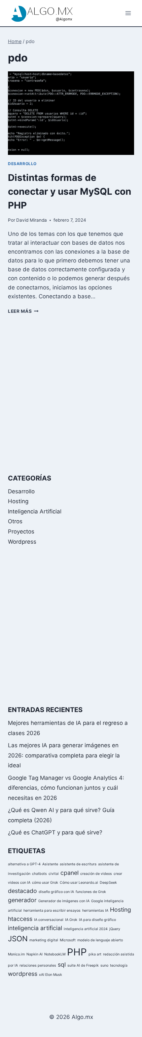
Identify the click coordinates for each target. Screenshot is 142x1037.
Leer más (23, 311)
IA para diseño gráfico (97, 920)
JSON (18, 938)
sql (62, 964)
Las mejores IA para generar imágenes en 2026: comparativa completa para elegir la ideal (64, 755)
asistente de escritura (78, 864)
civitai (54, 874)
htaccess (20, 918)
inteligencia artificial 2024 (86, 929)
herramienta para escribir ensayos (52, 910)
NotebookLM (54, 954)
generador (22, 900)
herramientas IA (95, 910)
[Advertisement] (71, 394)
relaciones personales (37, 965)
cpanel (69, 872)
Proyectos (21, 531)
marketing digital (43, 940)
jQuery (114, 929)
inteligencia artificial (35, 928)
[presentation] (71, 113)
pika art (95, 954)
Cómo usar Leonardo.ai (79, 882)
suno (104, 965)
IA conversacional (48, 920)
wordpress (22, 973)
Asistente (50, 864)
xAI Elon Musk (50, 975)
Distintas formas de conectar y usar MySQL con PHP (69, 191)
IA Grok (71, 920)
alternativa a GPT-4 (24, 864)
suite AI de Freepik (83, 965)
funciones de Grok (91, 892)
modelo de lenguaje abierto (100, 940)
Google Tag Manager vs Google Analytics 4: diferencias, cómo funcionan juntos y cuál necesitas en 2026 (66, 788)
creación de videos (96, 874)
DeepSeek (108, 882)
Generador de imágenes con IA (63, 901)
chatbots (39, 874)
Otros (15, 521)
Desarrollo (22, 163)
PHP (77, 952)
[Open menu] (128, 13)
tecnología (118, 965)
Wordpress (22, 541)
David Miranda (31, 220)
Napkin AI (34, 954)
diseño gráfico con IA (56, 892)
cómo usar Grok (45, 882)
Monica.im (16, 954)
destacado (22, 890)
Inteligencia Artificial (34, 511)
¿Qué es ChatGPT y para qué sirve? (55, 832)
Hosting (18, 501)
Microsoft (68, 940)
